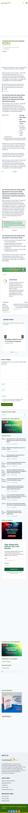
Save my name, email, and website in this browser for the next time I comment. (13, 400)
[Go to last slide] (5, 336)
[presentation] (14, 329)
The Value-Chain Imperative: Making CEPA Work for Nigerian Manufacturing (16, 504)
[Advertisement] (14, 21)
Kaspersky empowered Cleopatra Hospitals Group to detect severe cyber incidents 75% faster (15, 487)
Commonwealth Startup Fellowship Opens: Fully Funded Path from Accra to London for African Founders (16, 496)
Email (3, 390)
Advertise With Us (6, 783)
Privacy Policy (5, 798)
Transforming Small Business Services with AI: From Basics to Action (16, 463)
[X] (11, 811)
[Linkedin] (16, 811)
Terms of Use (5, 796)
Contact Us (5, 785)
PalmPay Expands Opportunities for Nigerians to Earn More (15, 455)
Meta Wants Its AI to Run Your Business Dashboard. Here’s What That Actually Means (16, 440)
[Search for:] (14, 415)
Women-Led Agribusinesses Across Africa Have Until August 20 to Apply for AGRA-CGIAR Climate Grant (16, 471)
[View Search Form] (23, 3)
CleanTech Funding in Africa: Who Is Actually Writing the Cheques (15, 479)
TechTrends (8, 47)
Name (4, 384)
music (4, 274)
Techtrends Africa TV (7, 789)
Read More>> (11, 773)
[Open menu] (26, 3)
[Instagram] (14, 811)
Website (4, 396)
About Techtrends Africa (8, 781)
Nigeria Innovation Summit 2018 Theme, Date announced (5, 306)
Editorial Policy (5, 801)
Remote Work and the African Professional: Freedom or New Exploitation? (14, 512)
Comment (4, 364)
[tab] (11, 352)
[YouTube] (19, 811)
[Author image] (3, 47)
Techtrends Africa (6, 764)
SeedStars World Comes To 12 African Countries (13, 340)
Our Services (5, 787)
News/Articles (6, 49)
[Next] (22, 336)
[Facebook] (9, 811)
